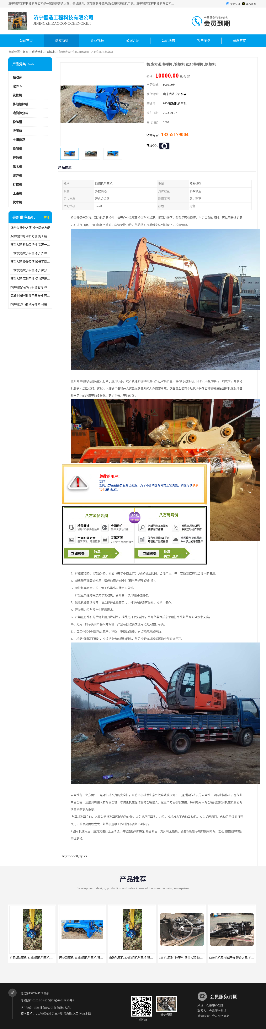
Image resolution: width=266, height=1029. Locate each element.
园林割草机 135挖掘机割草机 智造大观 (34, 957)
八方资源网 (43, 1013)
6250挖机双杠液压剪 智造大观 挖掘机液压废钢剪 (190, 957)
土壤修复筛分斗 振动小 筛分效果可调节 (30, 270)
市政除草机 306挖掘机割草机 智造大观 (84, 957)
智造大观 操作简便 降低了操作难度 (30, 261)
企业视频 (97, 40)
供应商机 (61, 40)
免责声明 (57, 1013)
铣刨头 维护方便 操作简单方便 (30, 227)
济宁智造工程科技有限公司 (37, 1007)
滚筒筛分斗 (20, 113)
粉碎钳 (17, 122)
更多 (47, 217)
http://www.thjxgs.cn (74, 856)
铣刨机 (17, 148)
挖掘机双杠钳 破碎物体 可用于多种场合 (30, 304)
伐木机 (17, 166)
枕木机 (17, 202)
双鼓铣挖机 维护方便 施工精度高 (30, 236)
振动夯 (17, 77)
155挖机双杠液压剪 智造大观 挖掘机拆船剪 (137, 957)
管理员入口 (71, 1013)
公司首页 (26, 40)
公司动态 (168, 40)
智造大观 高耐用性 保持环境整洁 (30, 278)
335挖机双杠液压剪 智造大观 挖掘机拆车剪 (236, 957)
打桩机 (17, 184)
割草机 (51, 52)
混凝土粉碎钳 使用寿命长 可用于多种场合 (30, 295)
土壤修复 (19, 139)
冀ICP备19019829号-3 (61, 1000)
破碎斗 (17, 86)
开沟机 (17, 157)
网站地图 (85, 1013)
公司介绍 (132, 40)
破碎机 (17, 175)
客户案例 (204, 40)
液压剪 (17, 131)
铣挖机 (17, 95)
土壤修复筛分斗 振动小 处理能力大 (30, 253)
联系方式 (239, 40)
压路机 (17, 193)
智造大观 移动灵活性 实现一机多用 (30, 244)
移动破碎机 (20, 104)
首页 (26, 52)
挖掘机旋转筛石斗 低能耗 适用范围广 (30, 287)
